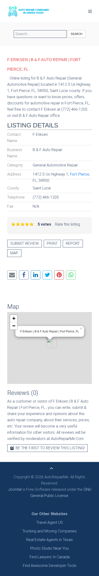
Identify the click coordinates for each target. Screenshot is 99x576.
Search (76, 34)
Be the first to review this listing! (50, 448)
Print (52, 243)
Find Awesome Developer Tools (49, 565)
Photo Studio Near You (49, 548)
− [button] (13, 326)
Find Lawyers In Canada (50, 557)
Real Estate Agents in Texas (49, 539)
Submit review (24, 243)
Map (14, 253)
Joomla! (15, 489)
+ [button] (13, 318)
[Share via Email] (12, 274)
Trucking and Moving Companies (49, 531)
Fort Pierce (79, 174)
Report (73, 243)
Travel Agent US (49, 522)
